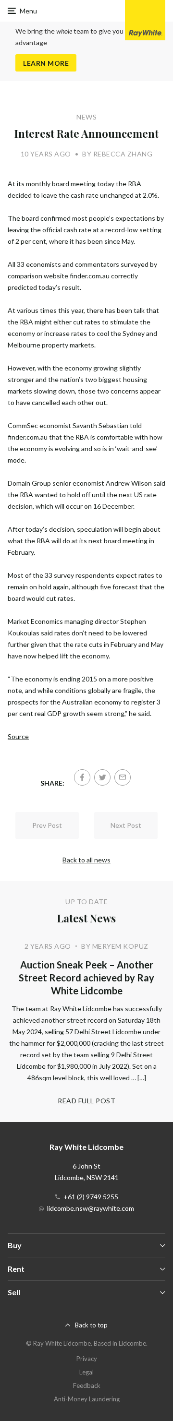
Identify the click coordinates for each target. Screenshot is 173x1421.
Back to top (91, 1325)
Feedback (86, 1385)
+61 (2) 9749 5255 (90, 1197)
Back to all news (86, 860)
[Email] (122, 777)
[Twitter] (102, 777)
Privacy (86, 1358)
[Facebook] (82, 777)
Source (18, 736)
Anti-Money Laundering (87, 1399)
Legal (86, 1372)
